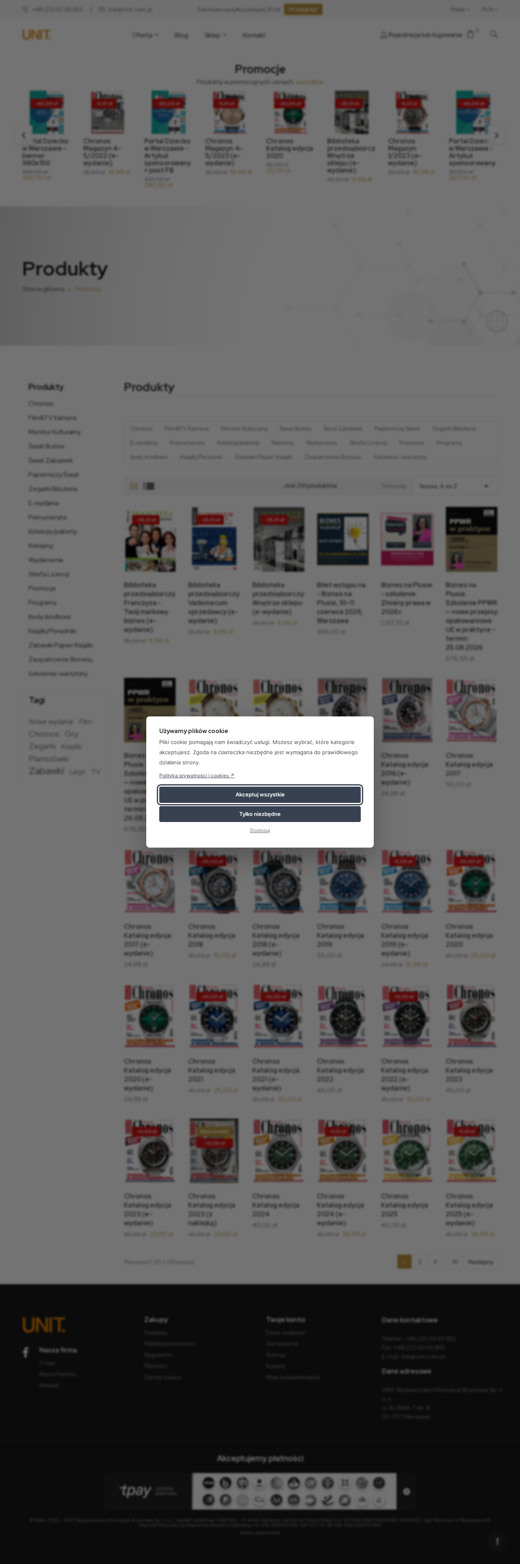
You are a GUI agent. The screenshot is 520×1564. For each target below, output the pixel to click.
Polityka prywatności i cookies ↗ (196, 775)
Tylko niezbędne (260, 814)
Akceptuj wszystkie (260, 794)
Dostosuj (260, 830)
